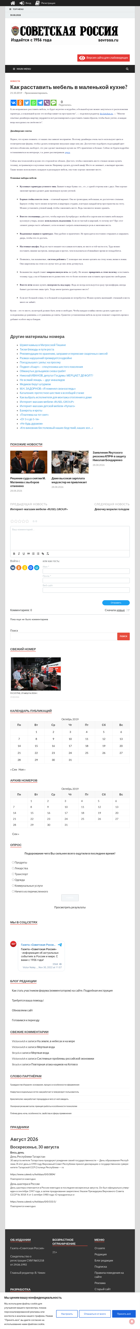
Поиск (14, 630)
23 (53, 752)
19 (103, 745)
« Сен (13, 769)
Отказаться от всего (95, 1313)
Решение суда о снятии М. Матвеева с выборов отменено (28, 482)
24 (70, 752)
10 (70, 738)
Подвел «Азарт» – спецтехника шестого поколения (51, 366)
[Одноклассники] (18, 567)
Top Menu (18, 9)
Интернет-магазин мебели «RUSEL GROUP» (47, 401)
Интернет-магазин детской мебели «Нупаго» (47, 406)
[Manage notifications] (132, 1321)
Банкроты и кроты (31, 410)
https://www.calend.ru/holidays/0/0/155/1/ (33, 1201)
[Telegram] (40, 103)
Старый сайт (103, 1289)
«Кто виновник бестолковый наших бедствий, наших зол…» (56, 427)
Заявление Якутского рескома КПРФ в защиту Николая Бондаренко (109, 456)
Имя (46, 566)
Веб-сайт (48, 585)
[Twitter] (27, 103)
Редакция (101, 1254)
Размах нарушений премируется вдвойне (46, 358)
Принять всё (124, 1313)
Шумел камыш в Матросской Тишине (43, 344)
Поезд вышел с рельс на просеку (40, 362)
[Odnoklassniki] (20, 103)
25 (86, 752)
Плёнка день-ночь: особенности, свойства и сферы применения (41, 1113)
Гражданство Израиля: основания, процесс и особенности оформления (44, 1084)
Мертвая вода (46, 1047)
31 (70, 759)
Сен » (15, 834)
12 (103, 738)
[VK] (12, 567)
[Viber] (47, 103)
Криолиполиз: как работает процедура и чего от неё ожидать (39, 1099)
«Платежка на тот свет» (34, 414)
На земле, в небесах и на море (56, 1041)
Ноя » (22, 769)
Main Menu (24, 68)
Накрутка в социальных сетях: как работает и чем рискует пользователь (44, 1092)
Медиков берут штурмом (35, 384)
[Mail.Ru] (30, 567)
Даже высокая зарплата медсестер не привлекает (69, 480)
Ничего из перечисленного (31, 891)
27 (121, 752)
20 (121, 745)
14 (19, 745)
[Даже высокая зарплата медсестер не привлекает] (70, 474)
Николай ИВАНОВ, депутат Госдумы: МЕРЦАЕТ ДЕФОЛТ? (56, 375)
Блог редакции (104, 1260)
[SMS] (54, 103)
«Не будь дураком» (31, 423)
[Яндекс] (24, 567)
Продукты (21, 862)
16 (53, 745)
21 (19, 752)
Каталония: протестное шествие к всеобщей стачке (52, 392)
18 (86, 745)
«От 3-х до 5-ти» (29, 419)
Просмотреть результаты (70, 907)
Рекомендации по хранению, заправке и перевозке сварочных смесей (64, 353)
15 (36, 745)
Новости (15, 81)
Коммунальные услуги (29, 885)
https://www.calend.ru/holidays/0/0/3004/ (32, 1174)
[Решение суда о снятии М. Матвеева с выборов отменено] (28, 474)
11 (86, 738)
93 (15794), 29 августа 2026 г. (24, 693)
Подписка (101, 1266)
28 (19, 759)
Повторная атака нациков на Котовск (54, 1064)
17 (70, 745)
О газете (100, 1248)
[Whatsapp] (34, 103)
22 (36, 752)
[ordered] (33, 554)
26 (103, 752)
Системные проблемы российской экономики (65, 1058)
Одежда (20, 879)
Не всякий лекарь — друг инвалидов (42, 379)
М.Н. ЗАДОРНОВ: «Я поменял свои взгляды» (48, 388)
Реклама (100, 1282)
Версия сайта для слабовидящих (106, 57)
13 (121, 738)
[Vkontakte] (14, 103)
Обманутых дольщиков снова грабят (43, 371)
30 (53, 759)
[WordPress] (36, 567)
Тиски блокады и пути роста (37, 349)
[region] (70, 1310)
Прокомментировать (36, 93)
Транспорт (21, 874)
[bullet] (38, 554)
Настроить (67, 1313)
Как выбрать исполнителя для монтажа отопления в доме (56, 397)
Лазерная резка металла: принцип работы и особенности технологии (43, 1106)
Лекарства (21, 868)
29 (36, 759)
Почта (47, 576)
